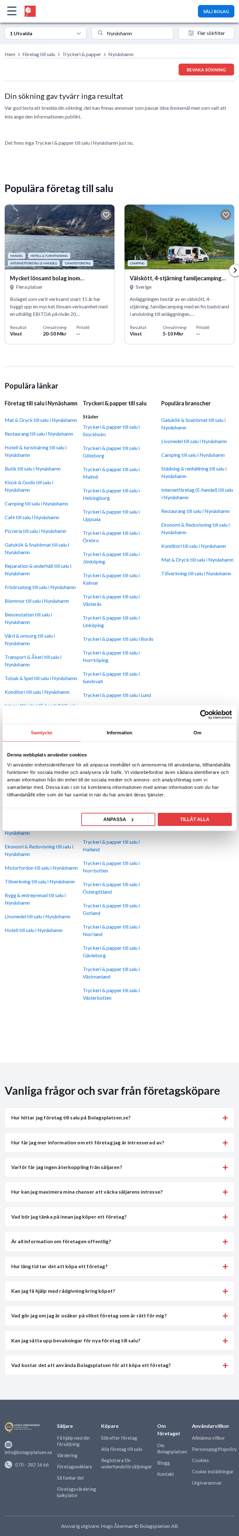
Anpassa (114, 819)
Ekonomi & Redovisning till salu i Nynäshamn (39, 850)
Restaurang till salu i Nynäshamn (39, 434)
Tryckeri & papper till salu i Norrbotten (111, 866)
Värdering (67, 1455)
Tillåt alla (194, 819)
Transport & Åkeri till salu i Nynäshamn (33, 660)
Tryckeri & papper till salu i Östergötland (111, 888)
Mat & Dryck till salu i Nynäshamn (41, 420)
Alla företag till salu (121, 1449)
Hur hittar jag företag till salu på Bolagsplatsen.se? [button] (71, 1117)
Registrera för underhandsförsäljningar (126, 1463)
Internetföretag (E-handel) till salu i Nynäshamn (197, 493)
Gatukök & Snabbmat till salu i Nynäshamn (37, 548)
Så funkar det (70, 1477)
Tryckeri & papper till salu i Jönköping (111, 557)
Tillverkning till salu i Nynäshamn (40, 881)
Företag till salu (38, 54)
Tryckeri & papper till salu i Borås (118, 639)
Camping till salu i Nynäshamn (36, 503)
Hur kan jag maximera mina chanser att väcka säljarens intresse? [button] (87, 1192)
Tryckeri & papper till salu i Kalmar (111, 579)
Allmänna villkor (208, 1438)
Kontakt (165, 1474)
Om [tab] (197, 732)
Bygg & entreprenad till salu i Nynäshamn (35, 899)
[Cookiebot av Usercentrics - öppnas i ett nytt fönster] (204, 714)
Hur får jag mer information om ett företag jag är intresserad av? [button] (87, 1142)
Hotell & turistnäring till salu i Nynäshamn (36, 451)
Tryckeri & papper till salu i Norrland (111, 930)
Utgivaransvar (207, 1482)
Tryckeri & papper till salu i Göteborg (111, 451)
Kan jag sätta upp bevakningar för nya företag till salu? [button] (75, 1340)
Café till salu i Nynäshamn (32, 517)
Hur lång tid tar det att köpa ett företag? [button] (59, 1266)
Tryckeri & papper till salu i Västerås (111, 600)
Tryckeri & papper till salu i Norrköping (111, 656)
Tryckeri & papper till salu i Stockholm (111, 430)
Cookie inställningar (213, 1471)
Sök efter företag (119, 1438)
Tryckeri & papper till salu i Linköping (111, 621)
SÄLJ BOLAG (216, 11)
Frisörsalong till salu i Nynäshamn (40, 587)
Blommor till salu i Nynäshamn (37, 601)
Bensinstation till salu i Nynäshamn (28, 618)
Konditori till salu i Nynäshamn (37, 692)
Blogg (163, 1463)
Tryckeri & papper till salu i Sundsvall (111, 677)
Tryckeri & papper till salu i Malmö (111, 473)
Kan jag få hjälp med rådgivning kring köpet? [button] (63, 1291)
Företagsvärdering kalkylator (76, 1492)
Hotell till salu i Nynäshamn (34, 930)
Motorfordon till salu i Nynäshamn (41, 868)
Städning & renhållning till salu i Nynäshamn (194, 472)
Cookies (200, 1460)
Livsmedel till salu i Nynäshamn (37, 916)
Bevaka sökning (206, 69)
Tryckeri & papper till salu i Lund (117, 695)
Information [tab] (119, 732)
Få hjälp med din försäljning (73, 1441)
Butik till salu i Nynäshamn (33, 468)
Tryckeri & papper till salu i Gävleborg (111, 951)
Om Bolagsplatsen (172, 1448)
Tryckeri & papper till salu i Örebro (111, 536)
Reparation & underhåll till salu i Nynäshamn (38, 569)
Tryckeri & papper (81, 54)
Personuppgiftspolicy (214, 1449)
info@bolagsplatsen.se (28, 1452)
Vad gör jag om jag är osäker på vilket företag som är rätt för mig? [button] (89, 1315)
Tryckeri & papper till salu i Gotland (111, 909)
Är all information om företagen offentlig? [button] (61, 1241)
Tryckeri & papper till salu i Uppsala (111, 515)
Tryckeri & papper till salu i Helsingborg (111, 494)
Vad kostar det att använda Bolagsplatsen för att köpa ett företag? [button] (91, 1365)
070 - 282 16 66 (32, 1464)
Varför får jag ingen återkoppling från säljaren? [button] (66, 1167)
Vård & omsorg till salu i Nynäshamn (30, 639)
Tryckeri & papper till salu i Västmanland (111, 972)
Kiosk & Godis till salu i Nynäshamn (29, 486)
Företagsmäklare (74, 1466)
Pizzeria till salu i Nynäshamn (35, 531)
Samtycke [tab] (41, 732)
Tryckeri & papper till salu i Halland (111, 845)
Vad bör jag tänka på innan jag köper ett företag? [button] (69, 1217)
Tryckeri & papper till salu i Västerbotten (111, 994)
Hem (10, 54)
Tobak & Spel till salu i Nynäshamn (41, 678)
